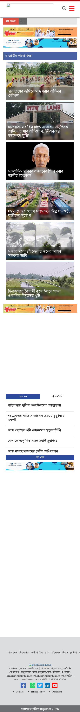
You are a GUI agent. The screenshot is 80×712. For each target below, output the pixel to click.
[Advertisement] (40, 352)
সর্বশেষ (23, 396)
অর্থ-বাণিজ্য (37, 653)
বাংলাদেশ (12, 653)
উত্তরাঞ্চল (24, 653)
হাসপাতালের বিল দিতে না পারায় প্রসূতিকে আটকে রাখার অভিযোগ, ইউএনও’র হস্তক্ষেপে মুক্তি (38, 131)
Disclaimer (57, 691)
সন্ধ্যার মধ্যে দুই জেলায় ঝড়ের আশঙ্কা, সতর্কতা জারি (35, 253)
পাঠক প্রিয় (57, 396)
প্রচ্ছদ (12, 21)
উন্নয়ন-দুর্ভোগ (69, 653)
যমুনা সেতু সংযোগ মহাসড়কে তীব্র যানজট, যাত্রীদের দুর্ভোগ (39, 213)
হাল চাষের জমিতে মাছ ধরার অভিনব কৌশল (34, 93)
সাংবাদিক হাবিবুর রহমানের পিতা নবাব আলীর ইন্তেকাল (35, 173)
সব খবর (40, 457)
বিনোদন (56, 653)
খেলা (47, 653)
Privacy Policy (38, 691)
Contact (19, 691)
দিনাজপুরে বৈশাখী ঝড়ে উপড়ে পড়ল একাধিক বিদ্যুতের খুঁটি (34, 293)
